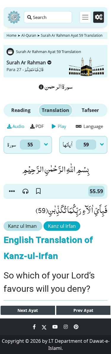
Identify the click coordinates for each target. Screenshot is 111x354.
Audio (18, 126)
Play (61, 126)
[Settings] (98, 17)
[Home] (14, 17)
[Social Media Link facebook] (35, 326)
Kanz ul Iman (23, 226)
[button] (12, 191)
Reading (20, 110)
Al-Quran (28, 35)
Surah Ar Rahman (26, 62)
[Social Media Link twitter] (45, 326)
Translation (55, 110)
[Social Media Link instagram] (66, 326)
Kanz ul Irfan (62, 226)
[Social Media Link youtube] (55, 326)
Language (92, 126)
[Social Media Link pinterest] (76, 326)
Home (12, 35)
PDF (40, 126)
